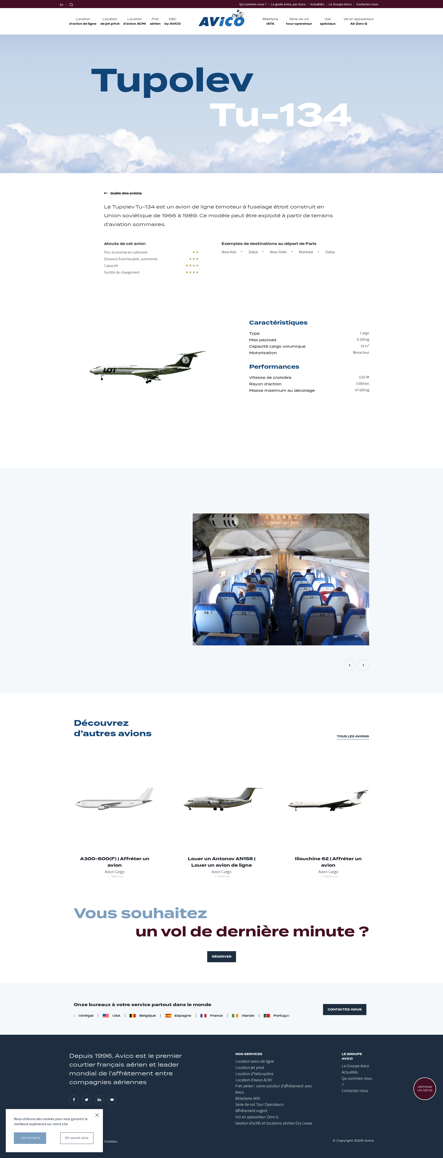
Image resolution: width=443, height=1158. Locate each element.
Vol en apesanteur (359, 21)
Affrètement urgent (251, 1110)
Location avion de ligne (254, 1061)
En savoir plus (76, 1138)
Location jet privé (249, 1067)
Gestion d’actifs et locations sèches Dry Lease (273, 1123)
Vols (328, 21)
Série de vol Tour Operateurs (259, 1104)
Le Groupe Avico (340, 4)
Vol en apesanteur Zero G (256, 1116)
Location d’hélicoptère (254, 1073)
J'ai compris (30, 1138)
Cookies (110, 1142)
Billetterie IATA (247, 1098)
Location (82, 21)
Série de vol (299, 21)
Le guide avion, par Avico (288, 4)
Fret (155, 21)
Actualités (317, 4)
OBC (173, 21)
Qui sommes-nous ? (252, 4)
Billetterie (270, 21)
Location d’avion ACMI (253, 1080)
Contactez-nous (367, 4)
